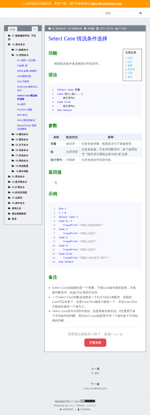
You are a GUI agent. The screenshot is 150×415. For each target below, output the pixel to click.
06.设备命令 (21, 150)
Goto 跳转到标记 (26, 120)
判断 (91, 28)
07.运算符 (16, 197)
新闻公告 (15, 208)
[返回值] (46, 171)
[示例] (46, 193)
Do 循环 (21, 104)
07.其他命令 (21, 155)
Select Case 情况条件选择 (27, 97)
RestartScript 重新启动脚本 (27, 127)
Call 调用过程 (24, 76)
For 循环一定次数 (26, 60)
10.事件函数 (21, 171)
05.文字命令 (21, 144)
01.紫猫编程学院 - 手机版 (22, 37)
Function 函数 (24, 109)
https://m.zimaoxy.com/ (106, 3)
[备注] (46, 276)
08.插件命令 (17, 203)
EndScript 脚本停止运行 (27, 88)
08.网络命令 (21, 160)
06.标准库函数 (18, 192)
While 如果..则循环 (27, 70)
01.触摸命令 (21, 49)
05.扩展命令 (17, 187)
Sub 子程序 (23, 81)
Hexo (72, 405)
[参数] (46, 124)
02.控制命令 (21, 55)
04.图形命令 (21, 139)
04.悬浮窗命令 (18, 181)
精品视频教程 (18, 213)
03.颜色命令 (21, 134)
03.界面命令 (17, 176)
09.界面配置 (21, 166)
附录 (13, 218)
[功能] (46, 52)
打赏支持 (95, 343)
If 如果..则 (22, 65)
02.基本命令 (18, 44)
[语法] (46, 74)
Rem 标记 (22, 114)
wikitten (92, 405)
